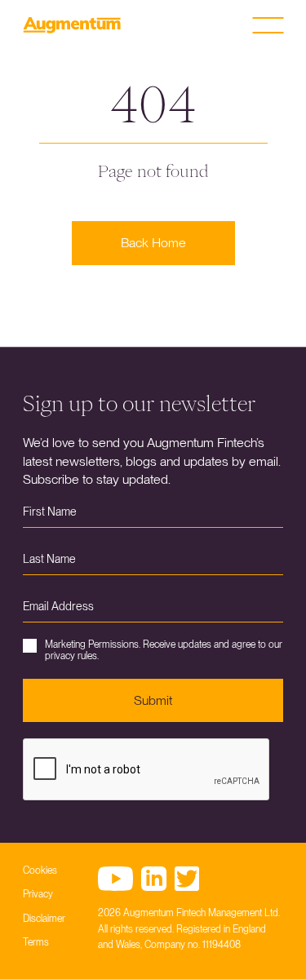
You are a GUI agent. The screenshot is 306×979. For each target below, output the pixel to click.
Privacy (38, 894)
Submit (153, 700)
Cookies (40, 870)
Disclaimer (44, 918)
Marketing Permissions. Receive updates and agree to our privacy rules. (163, 650)
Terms (36, 942)
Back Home (153, 242)
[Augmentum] (72, 25)
